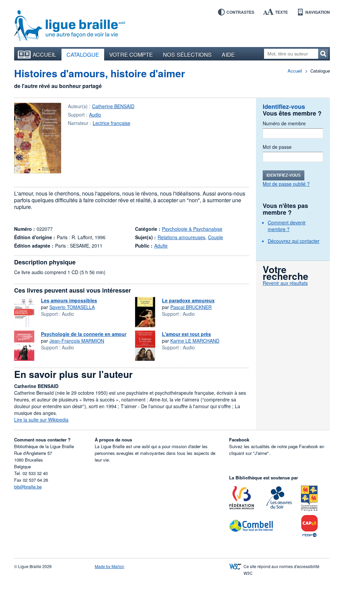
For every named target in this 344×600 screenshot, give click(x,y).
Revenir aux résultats (285, 283)
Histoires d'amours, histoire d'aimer (99, 73)
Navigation (317, 12)
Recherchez (323, 54)
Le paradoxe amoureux (188, 300)
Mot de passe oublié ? (286, 183)
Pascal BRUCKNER (191, 307)
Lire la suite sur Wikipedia (41, 419)
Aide (228, 54)
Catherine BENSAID (113, 106)
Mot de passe (277, 146)
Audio (95, 114)
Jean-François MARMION (76, 340)
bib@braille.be (28, 486)
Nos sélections (187, 54)
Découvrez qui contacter (293, 241)
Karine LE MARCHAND (194, 340)
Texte (281, 12)
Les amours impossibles (69, 300)
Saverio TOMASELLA (72, 307)
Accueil (44, 54)
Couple (215, 237)
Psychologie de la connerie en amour (83, 334)
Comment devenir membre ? (287, 225)
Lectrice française (111, 123)
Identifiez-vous (283, 175)
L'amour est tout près (186, 334)
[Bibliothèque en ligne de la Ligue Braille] (69, 25)
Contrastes (240, 12)
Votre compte (131, 54)
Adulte (161, 245)
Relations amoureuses (181, 237)
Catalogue (83, 54)
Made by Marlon (109, 566)
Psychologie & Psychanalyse (192, 228)
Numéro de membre (284, 123)
